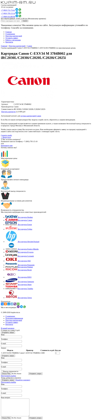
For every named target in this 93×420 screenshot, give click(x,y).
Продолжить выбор (8, 376)
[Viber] (15, 304)
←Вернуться (6, 137)
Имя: (3, 335)
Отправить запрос (8, 332)
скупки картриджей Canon (31, 116)
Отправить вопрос (35, 418)
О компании (10, 34)
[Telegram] (11, 304)
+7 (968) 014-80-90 (8, 17)
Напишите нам (6, 145)
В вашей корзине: (8, 328)
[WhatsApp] (18, 304)
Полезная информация (14, 318)
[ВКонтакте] (2, 304)
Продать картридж (8, 112)
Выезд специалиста (10, 371)
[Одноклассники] (5, 304)
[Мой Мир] (8, 304)
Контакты (9, 42)
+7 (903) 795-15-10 (8, 13)
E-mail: (3, 343)
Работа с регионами (13, 40)
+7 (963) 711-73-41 (8, 10)
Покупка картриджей (13, 36)
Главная (8, 32)
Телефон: (4, 339)
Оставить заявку (11, 38)
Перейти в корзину (23, 380)
